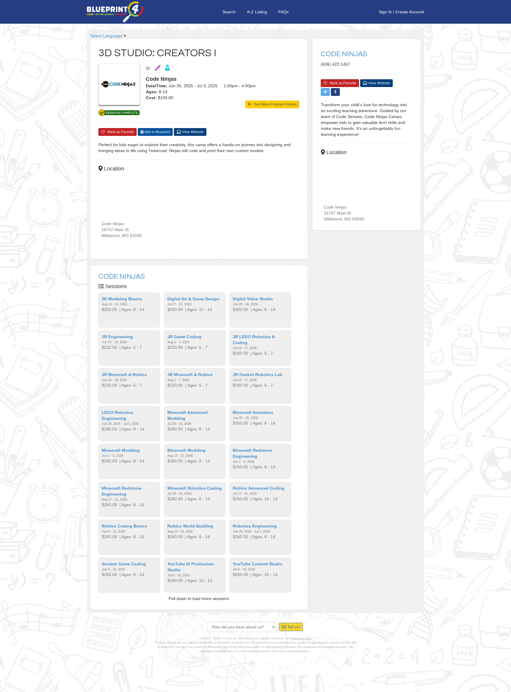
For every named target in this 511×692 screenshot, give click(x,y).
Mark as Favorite (119, 132)
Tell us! (293, 627)
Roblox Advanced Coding (258, 488)
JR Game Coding (184, 336)
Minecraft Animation (253, 412)
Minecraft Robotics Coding (194, 488)
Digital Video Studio (253, 298)
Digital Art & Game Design (193, 298)
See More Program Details (274, 104)
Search (229, 11)
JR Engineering (117, 336)
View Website (192, 132)
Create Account (409, 11)
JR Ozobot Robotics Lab (257, 374)
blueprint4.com (301, 638)
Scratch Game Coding (124, 564)
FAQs (283, 11)
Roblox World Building (190, 526)
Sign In (385, 11)
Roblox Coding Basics (124, 526)
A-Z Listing (257, 11)
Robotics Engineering (255, 526)
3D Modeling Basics (122, 298)
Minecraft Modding (121, 450)
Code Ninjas (121, 276)
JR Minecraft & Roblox (124, 374)
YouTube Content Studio (257, 564)
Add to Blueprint (157, 132)
